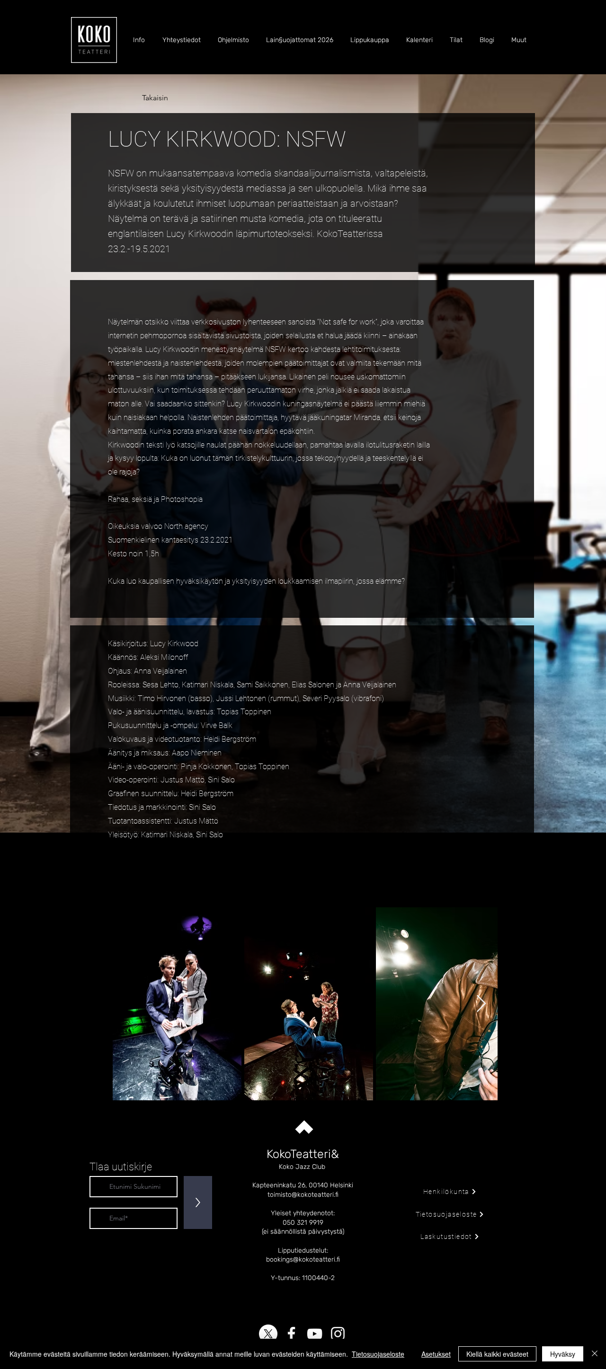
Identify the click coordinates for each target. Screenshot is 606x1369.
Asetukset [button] (436, 1354)
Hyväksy (562, 1354)
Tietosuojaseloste (378, 1354)
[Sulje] (594, 1353)
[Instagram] (338, 1334)
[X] (268, 1334)
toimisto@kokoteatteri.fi (303, 1195)
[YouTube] (314, 1334)
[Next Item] (481, 1004)
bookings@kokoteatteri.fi (303, 1259)
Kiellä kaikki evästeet (497, 1354)
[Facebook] (291, 1334)
